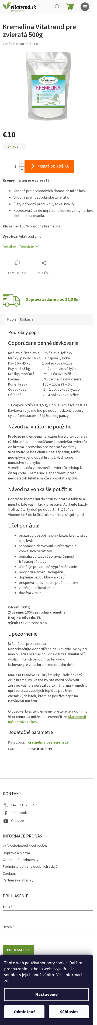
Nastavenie (46, 994)
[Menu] (84, 6)
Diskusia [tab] (26, 319)
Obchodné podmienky (21, 860)
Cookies (9, 873)
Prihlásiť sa (18, 950)
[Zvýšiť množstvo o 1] (22, 163)
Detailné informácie (18, 247)
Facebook (19, 813)
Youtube (17, 820)
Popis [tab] (11, 319)
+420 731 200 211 (24, 805)
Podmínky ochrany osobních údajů (30, 866)
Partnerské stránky (18, 880)
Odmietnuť (24, 1012)
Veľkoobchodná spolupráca (25, 846)
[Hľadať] (56, 6)
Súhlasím (69, 1012)
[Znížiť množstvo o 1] (22, 169)
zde (7, 981)
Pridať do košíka (53, 166)
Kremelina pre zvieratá (47, 742)
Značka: (21, 44)
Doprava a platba (16, 853)
